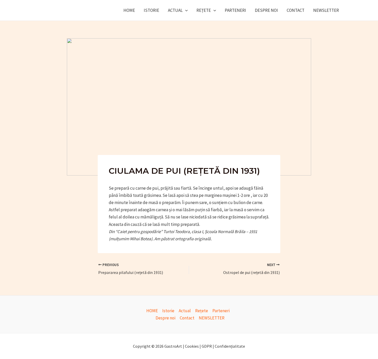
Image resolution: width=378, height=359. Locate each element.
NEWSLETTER (326, 10)
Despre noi (266, 10)
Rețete (203, 10)
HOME (129, 10)
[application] (185, 10)
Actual (175, 10)
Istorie (151, 10)
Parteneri (235, 10)
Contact (295, 10)
